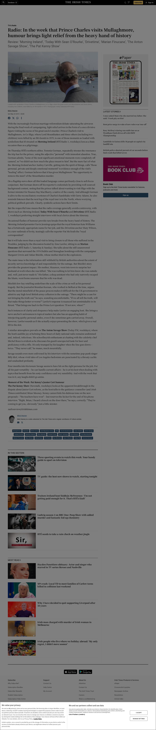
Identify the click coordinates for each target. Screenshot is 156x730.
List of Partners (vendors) (77, 714)
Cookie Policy (38, 719)
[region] (78, 716)
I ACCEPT (139, 712)
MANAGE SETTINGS (139, 718)
